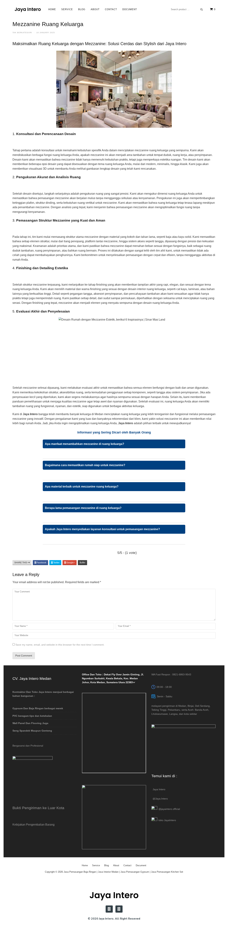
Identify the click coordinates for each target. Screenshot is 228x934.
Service (67, 9)
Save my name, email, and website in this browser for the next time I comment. (59, 644)
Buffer (82, 562)
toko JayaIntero (167, 820)
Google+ (70, 562)
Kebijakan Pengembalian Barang (33, 824)
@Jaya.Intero (160, 798)
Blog (81, 9)
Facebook (41, 562)
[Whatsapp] (119, 909)
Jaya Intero (159, 789)
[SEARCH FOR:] (187, 9)
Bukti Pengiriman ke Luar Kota (38, 808)
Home (52, 9)
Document (129, 9)
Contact (111, 9)
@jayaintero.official (169, 809)
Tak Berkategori (22, 33)
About (95, 9)
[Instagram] (109, 909)
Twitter (56, 562)
